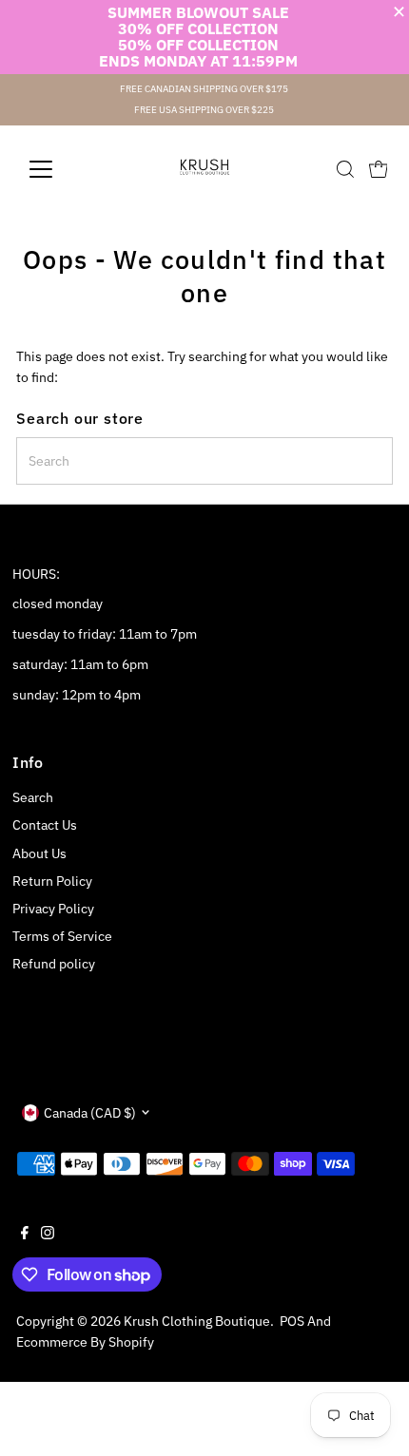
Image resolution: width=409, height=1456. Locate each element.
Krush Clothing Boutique (197, 1321)
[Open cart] (378, 169)
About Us (39, 853)
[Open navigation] (61, 169)
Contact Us (44, 824)
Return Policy (52, 881)
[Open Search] (345, 169)
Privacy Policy (53, 908)
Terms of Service (62, 936)
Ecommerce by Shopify (85, 1342)
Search (32, 797)
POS (292, 1321)
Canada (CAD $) (90, 1112)
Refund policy (53, 963)
